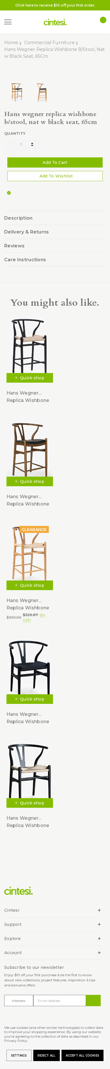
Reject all (47, 1055)
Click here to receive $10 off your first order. (55, 5)
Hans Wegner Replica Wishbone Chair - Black (27, 718)
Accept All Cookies (83, 1055)
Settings (19, 1055)
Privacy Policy (15, 1040)
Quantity (14, 133)
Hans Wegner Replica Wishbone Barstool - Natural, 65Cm (27, 604)
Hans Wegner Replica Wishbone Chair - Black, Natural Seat (27, 822)
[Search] (19, 22)
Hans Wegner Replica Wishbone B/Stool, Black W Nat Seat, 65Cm (27, 397)
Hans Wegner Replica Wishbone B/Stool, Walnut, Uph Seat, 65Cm (27, 500)
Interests (18, 1001)
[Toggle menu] (8, 22)
